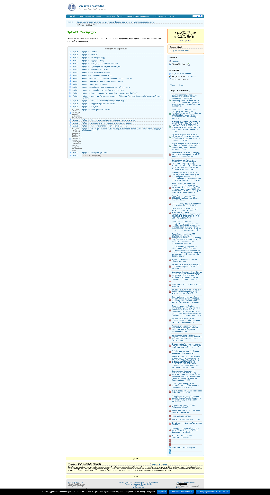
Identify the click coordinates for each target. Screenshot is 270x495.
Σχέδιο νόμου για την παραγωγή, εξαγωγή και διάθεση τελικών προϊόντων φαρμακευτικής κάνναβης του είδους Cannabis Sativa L (187, 337)
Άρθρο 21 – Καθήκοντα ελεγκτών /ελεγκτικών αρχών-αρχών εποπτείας (108, 120)
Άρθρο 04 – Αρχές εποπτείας (93, 61)
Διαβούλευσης (190, 76)
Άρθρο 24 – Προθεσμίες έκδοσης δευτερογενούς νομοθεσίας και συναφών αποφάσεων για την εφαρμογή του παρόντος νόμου (121, 129)
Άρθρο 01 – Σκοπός (89, 52)
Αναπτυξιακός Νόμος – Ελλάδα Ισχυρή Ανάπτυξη (186, 285)
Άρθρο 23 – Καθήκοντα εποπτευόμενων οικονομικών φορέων (105, 126)
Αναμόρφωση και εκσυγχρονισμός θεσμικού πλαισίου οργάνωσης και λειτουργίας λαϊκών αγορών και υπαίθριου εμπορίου (185, 328)
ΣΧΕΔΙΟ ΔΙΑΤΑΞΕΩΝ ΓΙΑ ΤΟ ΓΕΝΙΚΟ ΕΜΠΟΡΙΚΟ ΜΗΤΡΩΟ (186, 411)
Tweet (172, 85)
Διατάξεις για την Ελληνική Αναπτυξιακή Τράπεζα (187, 424)
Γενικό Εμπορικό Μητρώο (181, 416)
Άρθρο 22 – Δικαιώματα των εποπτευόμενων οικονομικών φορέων (107, 123)
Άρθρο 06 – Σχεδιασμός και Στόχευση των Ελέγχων (101, 66)
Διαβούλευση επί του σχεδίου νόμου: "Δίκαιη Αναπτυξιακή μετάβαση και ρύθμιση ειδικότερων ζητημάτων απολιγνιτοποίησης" (186, 146)
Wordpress (179, 488)
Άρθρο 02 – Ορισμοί (89, 55)
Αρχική (72, 16)
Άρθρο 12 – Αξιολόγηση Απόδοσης (95, 84)
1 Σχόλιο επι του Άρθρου (181, 74)
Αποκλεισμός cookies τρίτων (181, 492)
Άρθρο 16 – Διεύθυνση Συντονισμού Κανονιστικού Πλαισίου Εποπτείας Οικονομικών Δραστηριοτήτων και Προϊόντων (121, 97)
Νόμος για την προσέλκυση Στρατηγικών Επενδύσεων (182, 436)
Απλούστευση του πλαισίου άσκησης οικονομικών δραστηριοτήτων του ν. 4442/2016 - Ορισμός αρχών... (186, 154)
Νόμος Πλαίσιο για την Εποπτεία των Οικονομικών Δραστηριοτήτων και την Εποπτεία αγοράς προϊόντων (116, 22)
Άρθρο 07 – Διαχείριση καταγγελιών (95, 69)
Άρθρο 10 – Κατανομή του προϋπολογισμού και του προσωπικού (107, 78)
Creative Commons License (185, 482)
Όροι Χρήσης (138, 486)
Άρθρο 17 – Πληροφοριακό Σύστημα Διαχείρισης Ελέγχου (104, 101)
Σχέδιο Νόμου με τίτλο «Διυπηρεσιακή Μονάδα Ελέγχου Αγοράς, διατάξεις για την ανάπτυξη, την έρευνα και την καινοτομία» (186, 399)
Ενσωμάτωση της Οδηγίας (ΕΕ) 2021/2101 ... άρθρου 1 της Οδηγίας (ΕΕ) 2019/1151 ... (185, 198)
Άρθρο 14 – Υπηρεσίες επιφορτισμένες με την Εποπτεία (103, 90)
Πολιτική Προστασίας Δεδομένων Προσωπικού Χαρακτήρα (138, 482)
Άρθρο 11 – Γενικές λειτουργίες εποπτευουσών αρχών (102, 81)
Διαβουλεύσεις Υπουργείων (163, 16)
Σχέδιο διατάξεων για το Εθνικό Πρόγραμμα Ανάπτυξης (183, 406)
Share (181, 85)
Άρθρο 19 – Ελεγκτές (90, 107)
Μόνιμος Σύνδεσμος (159, 464)
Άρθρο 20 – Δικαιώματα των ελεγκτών (96, 110)
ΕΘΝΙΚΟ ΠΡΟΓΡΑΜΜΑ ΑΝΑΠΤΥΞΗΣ (186, 419)
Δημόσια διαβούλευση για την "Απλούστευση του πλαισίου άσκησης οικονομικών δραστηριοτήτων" (186, 320)
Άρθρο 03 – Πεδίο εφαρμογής (93, 58)
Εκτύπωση (176, 61)
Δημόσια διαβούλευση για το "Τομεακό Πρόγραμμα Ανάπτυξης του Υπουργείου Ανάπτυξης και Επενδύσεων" (187, 346)
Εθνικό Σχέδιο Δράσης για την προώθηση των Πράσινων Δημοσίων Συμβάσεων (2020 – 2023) (185, 385)
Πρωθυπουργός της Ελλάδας (90, 16)
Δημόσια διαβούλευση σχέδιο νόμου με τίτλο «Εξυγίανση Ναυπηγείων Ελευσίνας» (186, 266)
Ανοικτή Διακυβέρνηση (113, 16)
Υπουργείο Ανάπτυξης (91, 6)
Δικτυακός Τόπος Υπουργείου (138, 16)
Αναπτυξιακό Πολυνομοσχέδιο (183, 448)
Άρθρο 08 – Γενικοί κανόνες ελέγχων (96, 72)
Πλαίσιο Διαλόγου (138, 487)
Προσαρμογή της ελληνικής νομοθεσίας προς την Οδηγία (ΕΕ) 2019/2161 (187, 204)
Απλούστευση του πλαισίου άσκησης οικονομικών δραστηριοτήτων (186, 352)
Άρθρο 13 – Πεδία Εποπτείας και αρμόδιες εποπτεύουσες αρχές (106, 87)
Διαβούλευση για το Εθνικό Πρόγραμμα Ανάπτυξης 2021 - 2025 (187, 392)
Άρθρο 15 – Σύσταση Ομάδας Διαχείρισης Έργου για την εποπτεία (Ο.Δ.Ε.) (110, 93)
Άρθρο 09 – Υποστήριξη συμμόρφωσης (97, 75)
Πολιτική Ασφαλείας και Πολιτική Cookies (138, 484)
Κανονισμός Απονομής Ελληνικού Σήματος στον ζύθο (184, 260)
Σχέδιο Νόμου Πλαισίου (181, 51)
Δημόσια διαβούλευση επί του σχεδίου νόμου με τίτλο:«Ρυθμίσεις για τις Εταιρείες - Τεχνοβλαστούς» (186, 291)
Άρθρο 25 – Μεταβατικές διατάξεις (95, 153)
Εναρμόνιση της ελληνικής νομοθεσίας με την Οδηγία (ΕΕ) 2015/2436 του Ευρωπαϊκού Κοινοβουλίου (186, 430)
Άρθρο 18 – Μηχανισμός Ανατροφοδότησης (98, 104)
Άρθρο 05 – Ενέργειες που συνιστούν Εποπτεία (100, 64)
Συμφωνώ (162, 492)
